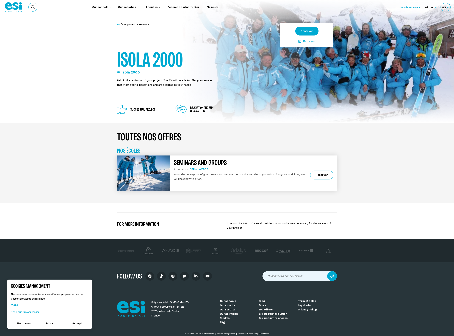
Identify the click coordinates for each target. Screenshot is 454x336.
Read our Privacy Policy (25, 312)
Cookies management (226, 334)
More (262, 305)
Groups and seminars (135, 24)
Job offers (266, 309)
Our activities (229, 313)
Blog (262, 301)
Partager (309, 41)
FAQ (222, 322)
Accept (77, 323)
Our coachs (227, 305)
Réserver (307, 31)
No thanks (24, 323)
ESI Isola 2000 (199, 169)
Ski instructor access (273, 318)
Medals (225, 318)
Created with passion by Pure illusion (254, 334)
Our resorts (228, 309)
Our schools (228, 301)
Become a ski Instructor (183, 7)
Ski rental (212, 7)
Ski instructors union (273, 313)
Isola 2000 (131, 72)
